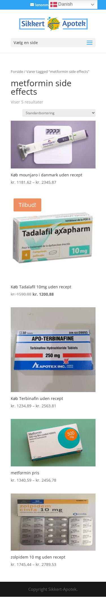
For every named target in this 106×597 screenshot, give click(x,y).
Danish (65, 4)
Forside (17, 71)
